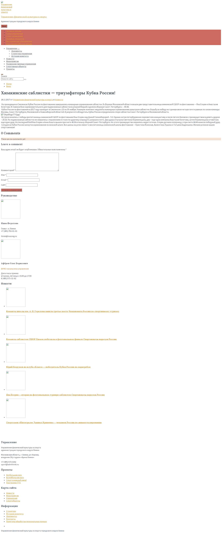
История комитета (14, 513)
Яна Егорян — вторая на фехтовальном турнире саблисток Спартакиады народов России (55, 394)
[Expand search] (2, 74)
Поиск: (4, 76)
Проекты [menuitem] (10, 69)
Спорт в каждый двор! (16, 480)
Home (9, 83)
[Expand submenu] (18, 49)
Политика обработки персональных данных (26, 521)
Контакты (11, 519)
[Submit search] (25, 79)
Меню (4, 26)
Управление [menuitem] (11, 48)
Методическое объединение (19, 41)
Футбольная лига (14, 475)
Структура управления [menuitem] (21, 53)
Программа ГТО (13, 482)
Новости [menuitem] (10, 58)
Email (4, 180)
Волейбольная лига (15, 477)
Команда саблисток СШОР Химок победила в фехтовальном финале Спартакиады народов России (61, 339)
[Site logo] (7, 12)
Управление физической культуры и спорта (24, 16)
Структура (11, 511)
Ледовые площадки (15, 38)
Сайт (3, 185)
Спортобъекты (13, 500)
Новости (59, 99)
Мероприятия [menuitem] (12, 61)
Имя (3, 175)
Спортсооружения (14, 33)
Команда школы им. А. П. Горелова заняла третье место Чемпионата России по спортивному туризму (62, 311)
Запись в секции (13, 31)
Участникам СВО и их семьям (19, 43)
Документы (11, 516)
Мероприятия (12, 495)
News (8, 86)
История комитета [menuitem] (20, 56)
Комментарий (8, 170)
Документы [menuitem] (16, 51)
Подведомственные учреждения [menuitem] (21, 64)
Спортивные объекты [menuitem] (16, 66)
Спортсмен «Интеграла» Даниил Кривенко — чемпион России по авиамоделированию (54, 422)
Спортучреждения (14, 36)
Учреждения (11, 498)
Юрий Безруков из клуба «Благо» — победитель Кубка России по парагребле (48, 367)
